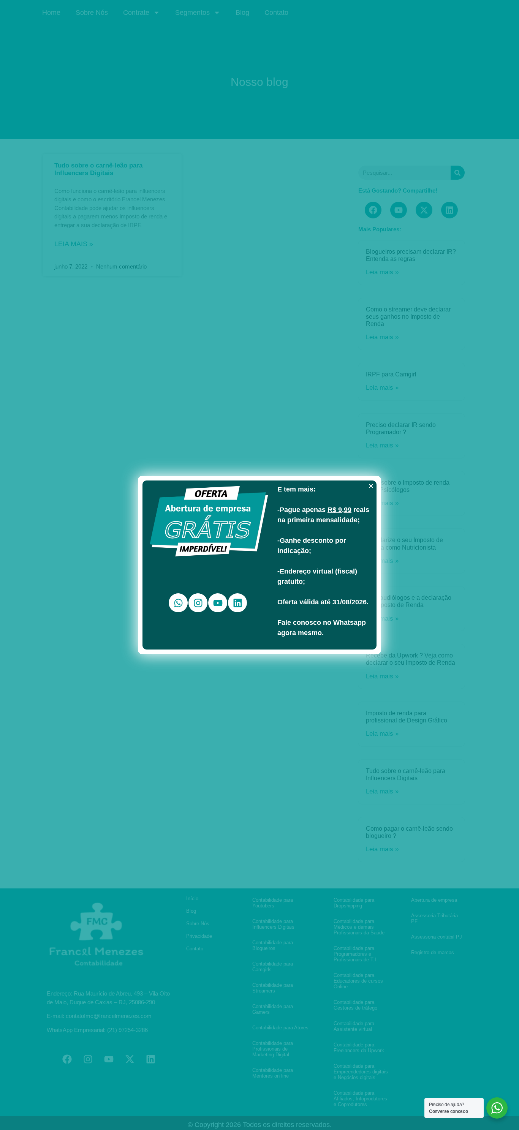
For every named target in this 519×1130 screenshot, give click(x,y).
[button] (371, 486)
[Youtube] (217, 602)
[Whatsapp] (178, 602)
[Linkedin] (237, 602)
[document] (259, 565)
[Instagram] (197, 602)
